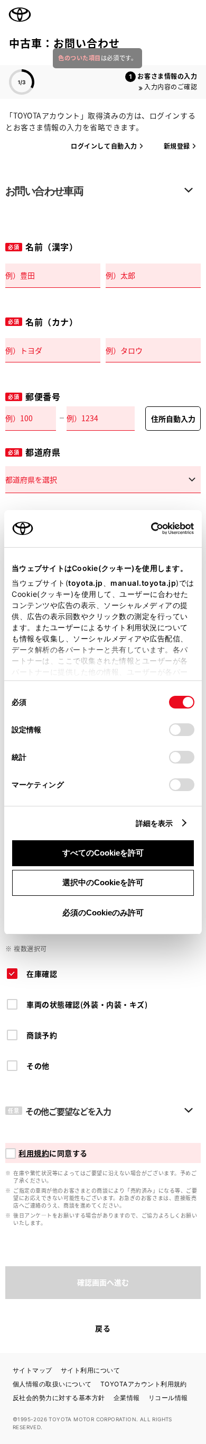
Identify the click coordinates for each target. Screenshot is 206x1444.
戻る (102, 1328)
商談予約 (41, 1035)
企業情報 (127, 1398)
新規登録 (177, 145)
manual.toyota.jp (143, 582)
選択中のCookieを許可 (103, 882)
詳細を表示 (154, 823)
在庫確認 (41, 973)
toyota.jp (85, 582)
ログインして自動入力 (104, 145)
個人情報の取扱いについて (52, 1384)
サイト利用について (90, 1370)
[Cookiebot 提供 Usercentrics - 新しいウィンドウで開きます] (147, 528)
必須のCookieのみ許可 (103, 912)
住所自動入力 (173, 418)
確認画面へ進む (103, 1282)
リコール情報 (168, 1398)
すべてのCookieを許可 (103, 852)
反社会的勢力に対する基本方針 (59, 1398)
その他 (38, 1065)
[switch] (181, 729)
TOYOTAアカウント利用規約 (143, 1384)
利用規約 (33, 1153)
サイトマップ (32, 1370)
